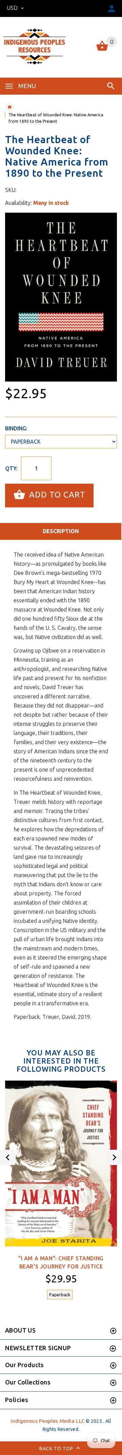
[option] (61, 297)
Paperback (59, 1294)
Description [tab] (61, 531)
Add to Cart (56, 494)
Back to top (57, 1448)
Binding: (16, 428)
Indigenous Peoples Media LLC (48, 1421)
